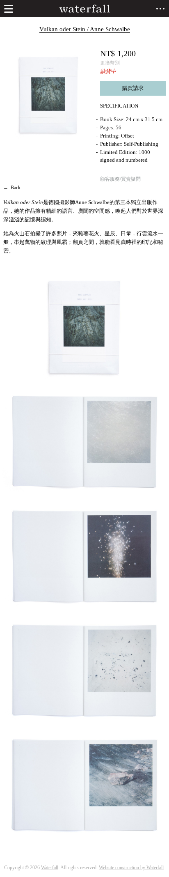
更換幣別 (110, 63)
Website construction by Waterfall (131, 867)
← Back (12, 188)
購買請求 (133, 88)
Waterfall (49, 867)
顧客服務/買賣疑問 (120, 179)
